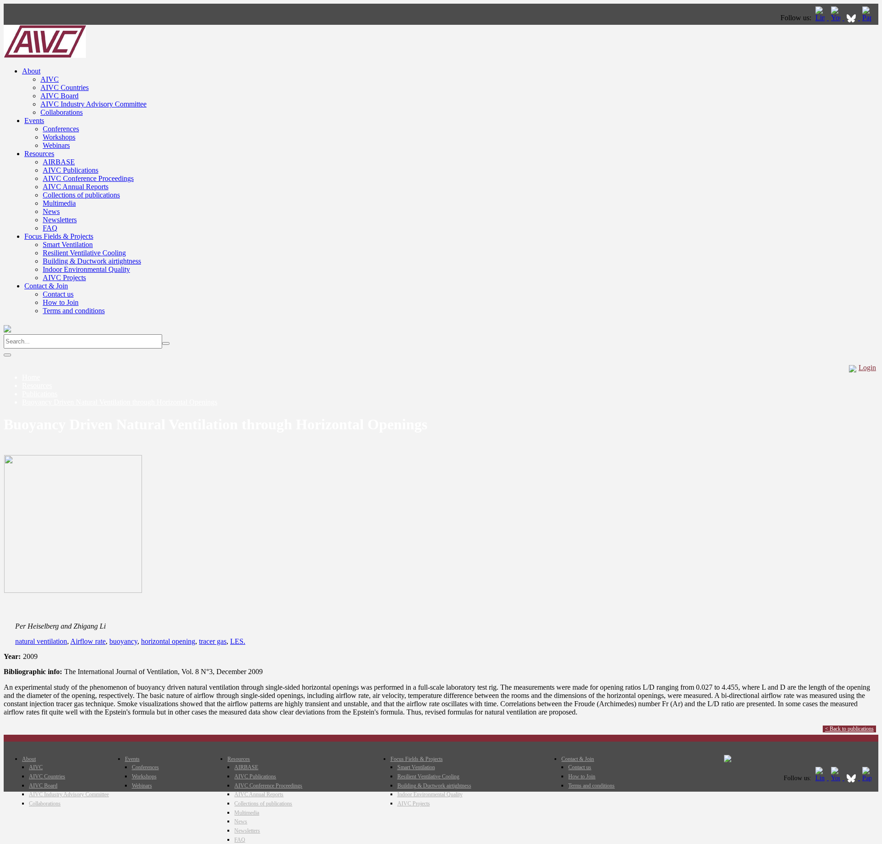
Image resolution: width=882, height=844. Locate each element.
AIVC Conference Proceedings (88, 178)
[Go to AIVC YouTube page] (836, 18)
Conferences (61, 129)
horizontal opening (168, 641)
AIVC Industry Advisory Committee (93, 104)
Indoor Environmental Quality (86, 269)
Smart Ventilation (68, 244)
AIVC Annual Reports (75, 187)
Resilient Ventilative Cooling (84, 253)
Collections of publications (81, 195)
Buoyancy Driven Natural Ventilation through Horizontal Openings (119, 402)
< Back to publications (849, 729)
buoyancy (123, 641)
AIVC (49, 79)
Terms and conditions (74, 311)
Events (34, 120)
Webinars (56, 145)
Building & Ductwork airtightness (92, 261)
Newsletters (60, 220)
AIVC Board (59, 96)
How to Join (61, 302)
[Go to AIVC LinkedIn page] (821, 18)
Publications (39, 394)
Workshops (59, 137)
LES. (237, 641)
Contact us (58, 294)
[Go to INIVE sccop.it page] (869, 18)
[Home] (45, 55)
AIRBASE (59, 162)
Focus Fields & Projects (58, 236)
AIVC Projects (64, 277)
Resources (39, 154)
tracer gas (212, 641)
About (31, 71)
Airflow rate (88, 641)
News (51, 211)
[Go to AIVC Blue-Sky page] (852, 18)
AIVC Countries (64, 87)
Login (867, 367)
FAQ (50, 228)
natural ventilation (41, 641)
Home (31, 377)
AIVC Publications (70, 170)
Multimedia (59, 203)
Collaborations (61, 112)
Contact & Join (46, 286)
